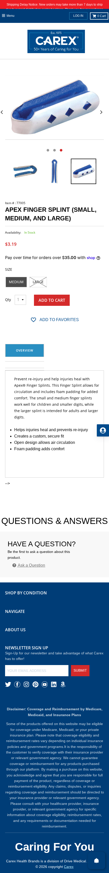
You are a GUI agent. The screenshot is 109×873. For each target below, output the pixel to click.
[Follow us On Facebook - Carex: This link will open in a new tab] (17, 684)
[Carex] (56, 42)
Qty (8, 299)
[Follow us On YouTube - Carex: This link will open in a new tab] (45, 684)
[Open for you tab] (103, 430)
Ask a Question (31, 565)
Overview (24, 350)
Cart (101, 16)
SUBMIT (80, 670)
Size (8, 269)
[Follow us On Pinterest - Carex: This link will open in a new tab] (35, 684)
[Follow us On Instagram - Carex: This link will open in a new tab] (26, 684)
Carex (69, 867)
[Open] (96, 860)
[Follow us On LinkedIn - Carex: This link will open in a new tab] (54, 684)
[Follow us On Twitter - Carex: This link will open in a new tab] (8, 684)
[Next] (101, 112)
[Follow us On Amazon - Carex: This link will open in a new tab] (63, 684)
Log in (78, 16)
